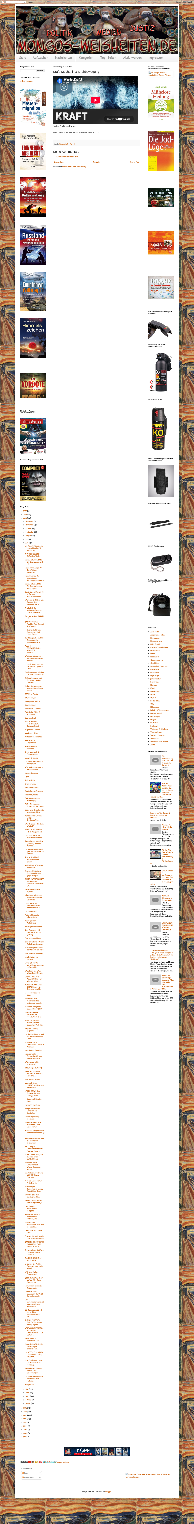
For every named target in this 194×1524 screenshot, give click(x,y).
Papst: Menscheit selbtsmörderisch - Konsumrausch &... (33, 905)
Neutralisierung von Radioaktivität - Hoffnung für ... (32, 1216)
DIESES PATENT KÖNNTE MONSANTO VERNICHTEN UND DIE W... (34, 882)
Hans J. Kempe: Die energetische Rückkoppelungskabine (34, 578)
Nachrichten (63, 58)
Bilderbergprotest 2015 (33, 1068)
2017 (25, 511)
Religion (153, 719)
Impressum (156, 58)
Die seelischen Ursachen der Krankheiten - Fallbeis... (34, 1378)
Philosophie (154, 707)
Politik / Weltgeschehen (159, 710)
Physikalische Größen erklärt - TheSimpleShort (33, 818)
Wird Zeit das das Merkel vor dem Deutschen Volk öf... (34, 1022)
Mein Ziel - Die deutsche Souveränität (167, 898)
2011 (25, 1419)
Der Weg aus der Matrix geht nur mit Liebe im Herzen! (34, 851)
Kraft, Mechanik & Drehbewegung (32, 753)
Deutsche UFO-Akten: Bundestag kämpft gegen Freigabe (33, 873)
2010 (25, 1422)
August (28, 535)
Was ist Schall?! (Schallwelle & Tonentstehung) (32, 723)
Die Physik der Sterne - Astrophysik (34, 762)
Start (22, 58)
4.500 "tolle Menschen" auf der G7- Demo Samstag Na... (34, 1280)
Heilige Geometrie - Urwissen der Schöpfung (32, 1110)
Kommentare (29, 1478)
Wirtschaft (154, 738)
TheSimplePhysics (68, 126)
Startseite (96, 162)
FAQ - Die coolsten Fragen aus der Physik (34, 805)
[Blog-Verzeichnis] (26, 1462)
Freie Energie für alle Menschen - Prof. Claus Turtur (33, 632)
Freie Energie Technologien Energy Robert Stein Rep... (34, 1189)
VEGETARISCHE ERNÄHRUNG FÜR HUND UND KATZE (167, 926)
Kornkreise (154, 682)
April (28, 1392)
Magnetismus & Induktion (31, 747)
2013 (25, 1411)
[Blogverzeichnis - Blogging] (37, 1462)
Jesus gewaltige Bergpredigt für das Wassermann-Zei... (33, 1056)
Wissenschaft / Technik (67, 144)
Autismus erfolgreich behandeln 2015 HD (33, 1007)
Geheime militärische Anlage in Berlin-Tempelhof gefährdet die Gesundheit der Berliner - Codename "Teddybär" (161, 954)
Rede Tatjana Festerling (33, 1050)
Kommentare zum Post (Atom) (74, 166)
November (30, 525)
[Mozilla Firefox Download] (48, 1462)
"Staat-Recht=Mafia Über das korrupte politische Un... (34, 1346)
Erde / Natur (155, 650)
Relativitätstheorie (31, 787)
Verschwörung (156, 732)
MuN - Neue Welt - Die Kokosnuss (34, 866)
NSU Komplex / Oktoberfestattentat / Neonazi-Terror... (34, 1148)
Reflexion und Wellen (33, 737)
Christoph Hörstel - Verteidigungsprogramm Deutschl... (34, 965)
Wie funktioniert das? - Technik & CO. (34, 768)
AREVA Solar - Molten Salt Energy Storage (33, 1201)
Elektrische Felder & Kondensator (32, 713)
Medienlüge (154, 691)
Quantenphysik (30, 718)
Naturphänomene (31, 773)
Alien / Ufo (154, 632)
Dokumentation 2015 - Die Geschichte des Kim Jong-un (33, 586)
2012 (25, 1415)
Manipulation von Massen (31, 958)
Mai (27, 1389)
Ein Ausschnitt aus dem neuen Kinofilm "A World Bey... (34, 548)
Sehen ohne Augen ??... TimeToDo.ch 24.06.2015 (34, 570)
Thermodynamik (31, 795)
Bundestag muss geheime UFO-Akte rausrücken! (34, 673)
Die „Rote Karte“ (31, 911)
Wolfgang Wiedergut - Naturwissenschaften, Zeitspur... (34, 658)
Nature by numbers (32, 1105)
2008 (25, 1429)
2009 (25, 1426)
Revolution (154, 723)
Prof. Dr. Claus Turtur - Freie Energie (34, 1182)
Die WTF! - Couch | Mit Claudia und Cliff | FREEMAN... (34, 1354)
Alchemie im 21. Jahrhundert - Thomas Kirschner (34, 1044)
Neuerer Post (58, 162)
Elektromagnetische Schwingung (32, 799)
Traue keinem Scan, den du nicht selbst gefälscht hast (34, 1156)
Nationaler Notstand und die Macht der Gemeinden (34, 1140)
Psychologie (154, 716)
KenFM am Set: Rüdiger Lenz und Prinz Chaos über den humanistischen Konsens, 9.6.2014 (162, 982)
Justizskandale (155, 679)
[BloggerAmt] (61, 1462)
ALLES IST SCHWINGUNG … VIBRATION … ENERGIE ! (33, 649)
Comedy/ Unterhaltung (159, 647)
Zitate (152, 745)
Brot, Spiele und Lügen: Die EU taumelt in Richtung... (34, 1362)
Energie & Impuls (31, 758)
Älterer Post (134, 162)
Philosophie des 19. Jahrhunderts (32, 916)
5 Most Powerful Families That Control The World (34, 624)
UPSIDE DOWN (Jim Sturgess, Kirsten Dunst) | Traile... (32, 1093)
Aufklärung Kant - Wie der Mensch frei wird (34, 949)
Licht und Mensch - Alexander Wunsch (33, 836)
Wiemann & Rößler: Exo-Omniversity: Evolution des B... (34, 602)
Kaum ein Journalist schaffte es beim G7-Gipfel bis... (34, 1073)
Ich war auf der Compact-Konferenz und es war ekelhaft (160, 815)
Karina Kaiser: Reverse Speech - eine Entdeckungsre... (33, 1370)
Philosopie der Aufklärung (30, 922)
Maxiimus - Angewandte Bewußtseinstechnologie (34, 1132)
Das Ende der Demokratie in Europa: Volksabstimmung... (34, 594)
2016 (25, 514)
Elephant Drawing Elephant (31, 1029)
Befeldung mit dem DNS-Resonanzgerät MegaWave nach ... (34, 640)
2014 (25, 1408)
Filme (152, 654)
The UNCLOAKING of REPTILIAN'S (33, 1259)
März (28, 1396)
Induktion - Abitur (32, 733)
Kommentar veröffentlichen (67, 157)
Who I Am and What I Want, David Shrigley (34, 972)
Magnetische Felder (32, 730)
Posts (26, 1473)
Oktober (29, 528)
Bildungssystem (156, 641)
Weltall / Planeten (157, 735)
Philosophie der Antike (33, 926)
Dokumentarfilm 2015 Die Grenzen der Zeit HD (34, 562)
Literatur (153, 685)
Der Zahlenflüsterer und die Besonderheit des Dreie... (34, 1036)
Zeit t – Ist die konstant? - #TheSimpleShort (34, 830)
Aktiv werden (132, 58)
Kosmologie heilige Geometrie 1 (32, 1117)
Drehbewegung (30, 784)
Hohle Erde (154, 669)
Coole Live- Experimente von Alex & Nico (34, 811)
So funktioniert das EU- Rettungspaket (34, 1287)
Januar (28, 1403)
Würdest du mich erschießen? (31, 1063)
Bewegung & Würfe (32, 701)
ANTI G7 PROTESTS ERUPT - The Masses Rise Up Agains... (33, 1322)
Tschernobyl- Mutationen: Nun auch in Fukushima (34, 1224)
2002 (25, 1437)
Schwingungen (30, 705)
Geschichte (154, 663)
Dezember (30, 521)
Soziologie (154, 726)
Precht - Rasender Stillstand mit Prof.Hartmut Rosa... (33, 1014)
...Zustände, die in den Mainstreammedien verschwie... (33, 897)
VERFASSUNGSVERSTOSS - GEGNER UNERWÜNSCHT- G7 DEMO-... (34, 1331)
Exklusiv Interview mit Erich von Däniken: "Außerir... (33, 680)
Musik (152, 694)
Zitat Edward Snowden (34, 953)
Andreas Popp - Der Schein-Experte (167, 827)
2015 (25, 518)
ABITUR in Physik (31, 694)
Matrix (152, 688)
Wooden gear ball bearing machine (32, 1196)
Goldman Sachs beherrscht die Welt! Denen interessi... (34, 1294)
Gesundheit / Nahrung (158, 666)
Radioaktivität (30, 780)
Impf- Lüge (154, 676)
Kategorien (86, 58)
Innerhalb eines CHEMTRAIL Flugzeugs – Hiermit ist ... (34, 1085)
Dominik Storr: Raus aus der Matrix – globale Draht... (34, 666)
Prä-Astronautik (156, 713)
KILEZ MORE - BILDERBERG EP (31, 1339)
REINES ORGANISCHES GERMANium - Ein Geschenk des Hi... (33, 987)
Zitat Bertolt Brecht (32, 1079)
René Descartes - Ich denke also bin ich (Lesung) (33, 932)
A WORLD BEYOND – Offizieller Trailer (33, 555)
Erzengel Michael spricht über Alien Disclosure (34, 1237)
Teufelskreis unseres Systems (32, 890)
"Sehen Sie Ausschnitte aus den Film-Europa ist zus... (34, 688)
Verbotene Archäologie (159, 729)
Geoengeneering (156, 660)
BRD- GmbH (155, 644)
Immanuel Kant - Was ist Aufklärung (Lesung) (34, 943)
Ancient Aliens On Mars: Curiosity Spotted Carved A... (34, 1252)
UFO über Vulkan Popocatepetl (31, 1273)
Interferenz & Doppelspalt (30, 741)
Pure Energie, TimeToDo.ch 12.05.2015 (31, 1208)
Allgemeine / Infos (157, 635)
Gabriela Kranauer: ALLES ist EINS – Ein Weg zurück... (33, 979)
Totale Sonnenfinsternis (34, 791)
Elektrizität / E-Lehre (32, 709)
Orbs (152, 704)
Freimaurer (154, 657)
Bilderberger (155, 638)
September (30, 532)
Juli (27, 539)
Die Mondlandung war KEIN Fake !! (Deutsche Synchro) (167, 760)
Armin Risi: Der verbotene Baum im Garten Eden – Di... (33, 610)
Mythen (153, 698)
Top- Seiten (108, 58)
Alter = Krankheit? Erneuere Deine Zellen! (32, 859)
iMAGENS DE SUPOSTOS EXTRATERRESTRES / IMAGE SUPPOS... (34, 1244)
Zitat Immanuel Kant (33, 938)
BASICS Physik (30, 698)
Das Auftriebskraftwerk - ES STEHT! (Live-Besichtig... (34, 1175)
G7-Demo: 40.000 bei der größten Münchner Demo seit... (33, 1313)
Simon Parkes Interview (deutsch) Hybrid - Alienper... (34, 843)
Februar (29, 1400)
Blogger (108, 1491)
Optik (27, 777)
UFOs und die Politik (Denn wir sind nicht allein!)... (34, 1266)
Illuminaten (154, 672)
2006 (25, 1433)
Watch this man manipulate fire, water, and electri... (33, 1001)
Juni (27, 543)
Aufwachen (40, 58)
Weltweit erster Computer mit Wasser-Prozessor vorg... (33, 1166)
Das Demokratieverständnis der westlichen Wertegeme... (34, 1303)
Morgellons (29, 1384)
